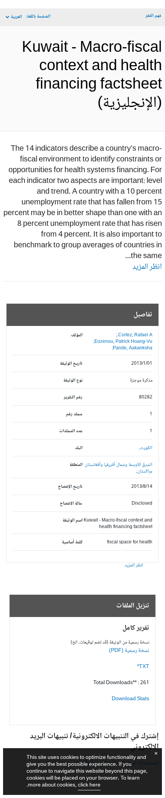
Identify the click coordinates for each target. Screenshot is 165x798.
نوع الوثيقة (72, 380)
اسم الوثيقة (72, 520)
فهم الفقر (153, 16)
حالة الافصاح (71, 503)
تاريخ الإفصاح (70, 487)
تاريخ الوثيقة (71, 363)
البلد (78, 448)
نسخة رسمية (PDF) (129, 650)
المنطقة (75, 465)
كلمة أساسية (72, 542)
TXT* (143, 666)
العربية (16, 17)
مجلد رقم (74, 414)
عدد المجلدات (70, 431)
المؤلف (76, 335)
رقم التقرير (73, 397)
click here (89, 785)
